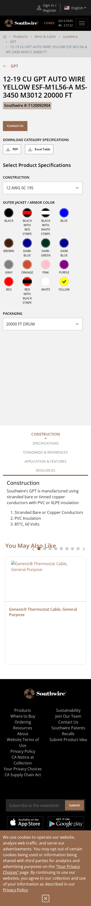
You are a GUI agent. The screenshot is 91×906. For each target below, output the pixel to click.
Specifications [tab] (46, 443)
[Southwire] (22, 23)
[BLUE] (64, 213)
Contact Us (15, 125)
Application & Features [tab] (45, 461)
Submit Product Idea (68, 739)
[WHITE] (45, 281)
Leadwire (70, 36)
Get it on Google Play (66, 822)
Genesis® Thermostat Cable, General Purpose (43, 612)
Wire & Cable (45, 36)
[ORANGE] (27, 264)
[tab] (39, 548)
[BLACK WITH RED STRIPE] (27, 213)
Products (20, 36)
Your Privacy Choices (23, 769)
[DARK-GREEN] (45, 243)
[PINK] (45, 264)
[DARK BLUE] (64, 243)
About (22, 733)
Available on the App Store (25, 822)
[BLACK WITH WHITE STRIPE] (45, 213)
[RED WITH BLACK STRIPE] (27, 281)
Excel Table (42, 149)
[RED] (9, 281)
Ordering (23, 722)
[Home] (4, 36)
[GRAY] (9, 264)
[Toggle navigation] (82, 23)
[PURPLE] (64, 264)
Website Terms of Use (23, 742)
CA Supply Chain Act (23, 774)
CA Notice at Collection (23, 760)
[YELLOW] (64, 281)
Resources (22, 728)
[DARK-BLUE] (27, 243)
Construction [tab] (45, 434)
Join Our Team (68, 716)
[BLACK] (9, 213)
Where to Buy (22, 716)
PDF (15, 149)
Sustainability (68, 710)
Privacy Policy (15, 890)
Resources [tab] (45, 470)
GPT (13, 41)
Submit (74, 805)
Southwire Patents (68, 728)
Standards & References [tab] (45, 452)
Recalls (68, 733)
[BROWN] (9, 243)
